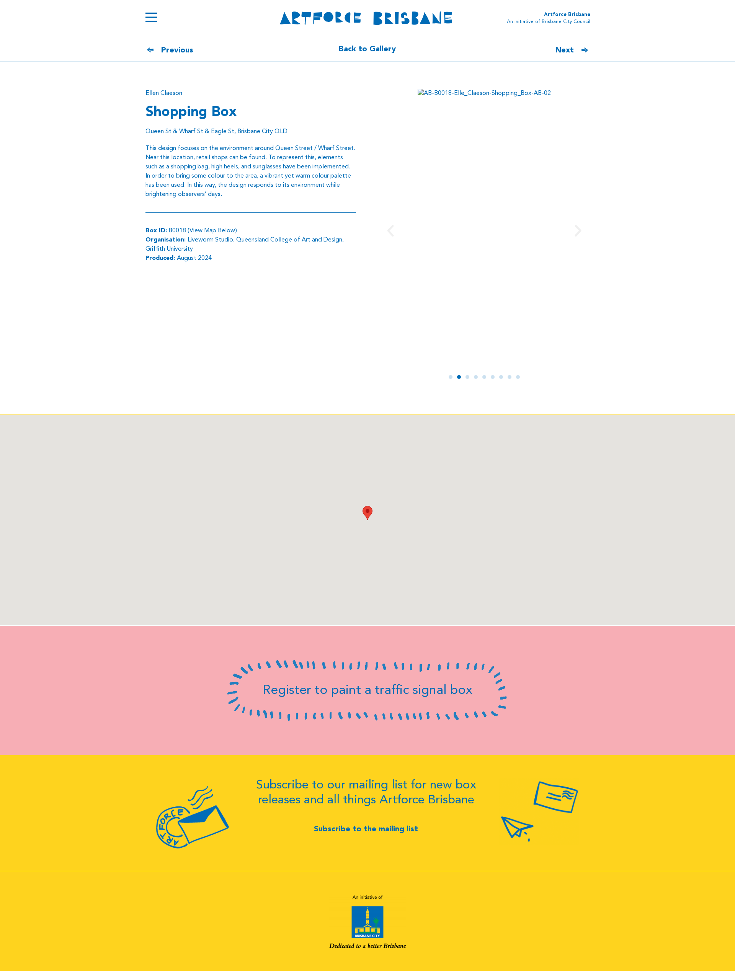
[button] (390, 230)
